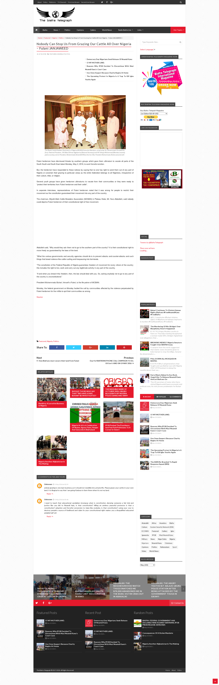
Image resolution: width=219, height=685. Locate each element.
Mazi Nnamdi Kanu (166, 535)
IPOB (154, 535)
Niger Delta (162, 539)
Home (40, 38)
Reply (49, 494)
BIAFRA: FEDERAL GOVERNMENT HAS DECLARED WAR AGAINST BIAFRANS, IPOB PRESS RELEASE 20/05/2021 (160, 622)
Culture (144, 527)
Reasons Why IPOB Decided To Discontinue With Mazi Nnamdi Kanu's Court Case (163, 428)
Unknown (48, 484)
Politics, (66, 54)
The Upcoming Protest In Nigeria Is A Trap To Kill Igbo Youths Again (165, 451)
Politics (67, 30)
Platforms (52, 2)
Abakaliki (145, 523)
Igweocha (145, 535)
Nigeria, (60, 54)
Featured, (53, 54)
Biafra (172, 523)
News (153, 539)
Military (144, 539)
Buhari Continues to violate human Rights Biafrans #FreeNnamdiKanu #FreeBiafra (165, 312)
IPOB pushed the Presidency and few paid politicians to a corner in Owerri (117, 427)
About (40, 2)
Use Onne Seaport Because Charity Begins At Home (107, 73)
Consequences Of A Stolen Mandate (157, 633)
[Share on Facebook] (56, 347)
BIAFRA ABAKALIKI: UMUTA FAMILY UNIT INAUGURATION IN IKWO (52, 594)
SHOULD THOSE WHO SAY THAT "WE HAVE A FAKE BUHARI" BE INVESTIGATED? (84, 393)
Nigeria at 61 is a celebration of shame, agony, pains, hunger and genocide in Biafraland (85, 427)
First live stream (73, 2)
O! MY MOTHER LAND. (96, 63)
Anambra (162, 523)
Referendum (164, 547)
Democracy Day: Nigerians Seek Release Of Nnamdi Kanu (109, 59)
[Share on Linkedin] (107, 347)
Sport (175, 547)
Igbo (172, 531)
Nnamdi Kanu (157, 543)
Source (40, 297)
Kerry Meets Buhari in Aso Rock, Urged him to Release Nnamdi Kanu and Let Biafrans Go (165, 377)
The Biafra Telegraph (44, 670)
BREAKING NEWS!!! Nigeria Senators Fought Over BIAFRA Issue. (166, 343)
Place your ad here (147, 248)
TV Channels (62, 2)
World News (107, 30)
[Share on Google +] (90, 347)
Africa (154, 523)
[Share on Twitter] (73, 347)
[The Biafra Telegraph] (60, 15)
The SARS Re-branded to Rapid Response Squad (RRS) (163, 463)
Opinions (80, 30)
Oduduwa (168, 543)
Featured (47, 38)
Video (144, 551)
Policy (45, 2)
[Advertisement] (136, 12)
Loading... (143, 250)
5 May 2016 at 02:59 (61, 484)
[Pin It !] (124, 347)
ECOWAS (145, 531)
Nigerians (145, 543)
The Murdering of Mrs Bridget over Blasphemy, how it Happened (165, 327)
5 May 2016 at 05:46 (61, 499)
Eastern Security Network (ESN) (162, 527)
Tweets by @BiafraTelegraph (151, 242)
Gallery (93, 30)
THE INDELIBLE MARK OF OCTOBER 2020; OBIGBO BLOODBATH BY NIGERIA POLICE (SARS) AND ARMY (116, 392)
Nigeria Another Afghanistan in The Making (160, 644)
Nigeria (54, 38)
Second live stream (88, 2)
